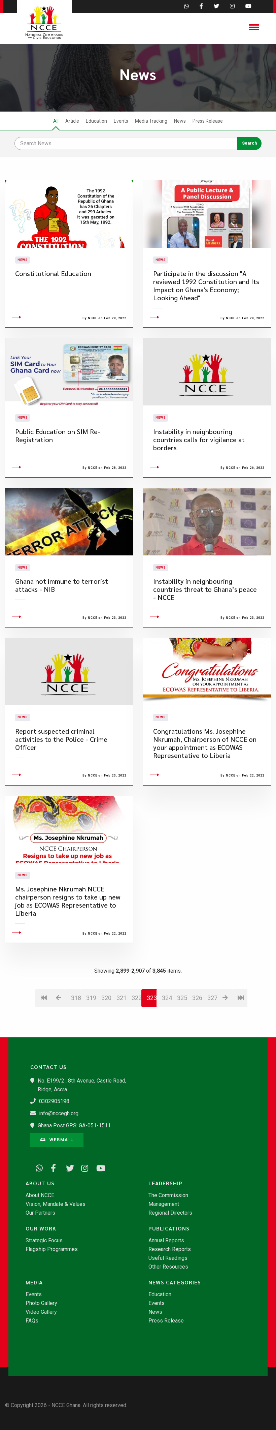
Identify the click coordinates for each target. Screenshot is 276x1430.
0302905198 (54, 1101)
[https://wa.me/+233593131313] (37, 1167)
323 (152, 997)
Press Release (208, 121)
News (180, 121)
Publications (168, 1228)
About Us (40, 1183)
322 (136, 997)
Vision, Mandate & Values (55, 1204)
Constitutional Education (53, 273)
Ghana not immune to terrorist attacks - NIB (61, 585)
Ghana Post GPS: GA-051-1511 (74, 1125)
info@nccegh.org (58, 1113)
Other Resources (168, 1267)
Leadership (165, 1183)
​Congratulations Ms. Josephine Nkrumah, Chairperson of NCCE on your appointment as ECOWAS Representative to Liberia (204, 743)
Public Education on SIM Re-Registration (57, 435)
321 (121, 997)
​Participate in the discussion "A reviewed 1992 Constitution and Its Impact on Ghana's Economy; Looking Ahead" (206, 285)
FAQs (32, 1320)
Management (163, 1204)
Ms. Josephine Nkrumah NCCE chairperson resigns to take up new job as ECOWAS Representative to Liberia (67, 901)
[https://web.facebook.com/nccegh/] (52, 1167)
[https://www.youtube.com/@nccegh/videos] (97, 1167)
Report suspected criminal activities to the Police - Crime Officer (61, 739)
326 (197, 997)
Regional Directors (170, 1213)
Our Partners (40, 1213)
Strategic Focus (44, 1240)
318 (76, 997)
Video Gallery (41, 1312)
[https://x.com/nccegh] (67, 1167)
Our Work (41, 1228)
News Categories (174, 1282)
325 (182, 997)
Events (121, 121)
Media (34, 1282)
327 (212, 997)
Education (96, 121)
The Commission (168, 1195)
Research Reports (169, 1249)
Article (72, 121)
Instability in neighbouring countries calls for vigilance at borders (199, 439)
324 (167, 997)
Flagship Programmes (52, 1249)
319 (91, 997)
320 (106, 997)
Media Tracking (151, 121)
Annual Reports (166, 1240)
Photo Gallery (41, 1303)
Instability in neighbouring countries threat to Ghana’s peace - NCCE (205, 589)
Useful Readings (167, 1258)
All (56, 121)
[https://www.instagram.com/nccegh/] (82, 1167)
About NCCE (40, 1195)
